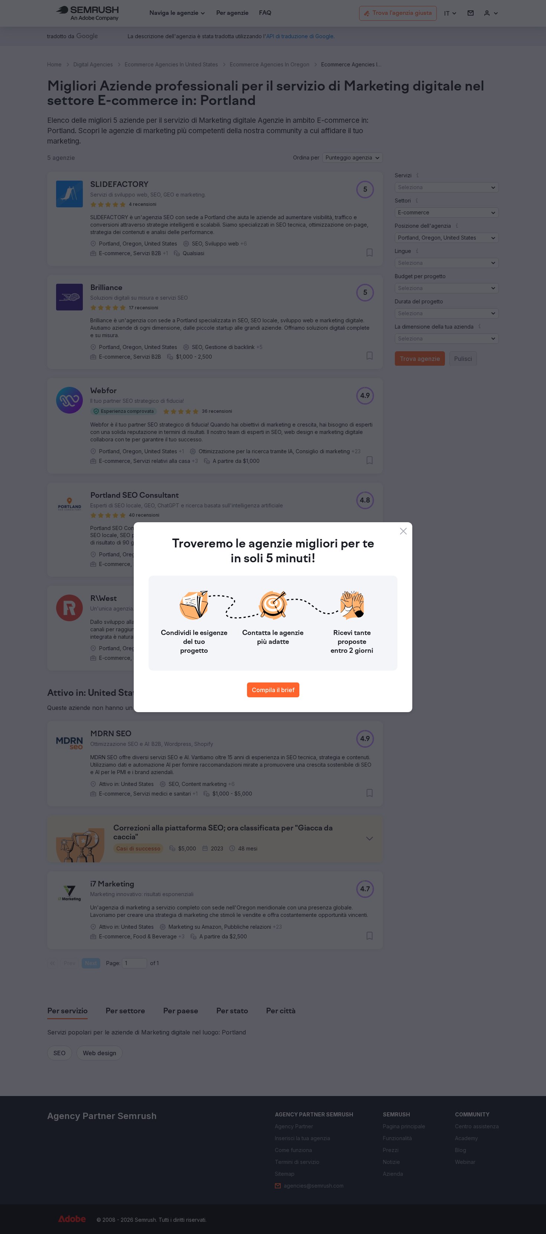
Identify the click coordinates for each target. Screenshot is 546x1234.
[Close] (403, 531)
